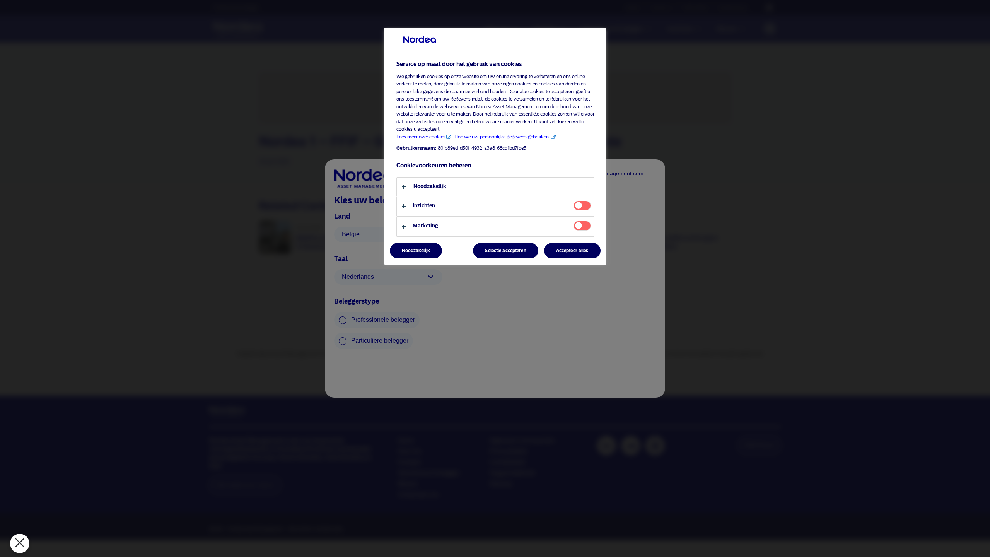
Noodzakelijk (416, 250)
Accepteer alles (572, 250)
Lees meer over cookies (421, 137)
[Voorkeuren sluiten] (19, 543)
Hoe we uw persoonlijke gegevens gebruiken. (502, 137)
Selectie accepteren (505, 250)
